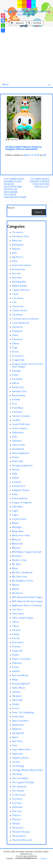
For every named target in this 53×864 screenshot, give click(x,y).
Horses (15, 469)
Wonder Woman (21, 832)
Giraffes (16, 420)
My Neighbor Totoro (22, 580)
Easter (15, 375)
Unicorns (17, 811)
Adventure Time (20, 236)
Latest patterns (19, 498)
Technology (18, 766)
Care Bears (17, 298)
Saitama (16, 692)
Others (15, 622)
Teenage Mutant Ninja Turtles (27, 770)
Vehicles (16, 815)
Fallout (15, 383)
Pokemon (17, 663)
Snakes (15, 704)
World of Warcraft (22, 840)
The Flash (17, 774)
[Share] (2, 30)
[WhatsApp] (2, 25)
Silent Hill (17, 700)
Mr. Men (16, 564)
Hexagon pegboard (22, 465)
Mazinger (17, 527)
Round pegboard (21, 683)
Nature (15, 589)
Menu (5, 84)
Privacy (44, 858)
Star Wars (17, 741)
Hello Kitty (17, 461)
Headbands (18, 449)
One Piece (17, 609)
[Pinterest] (2, 15)
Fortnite (16, 399)
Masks (15, 523)
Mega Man (17, 531)
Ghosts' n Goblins (21, 416)
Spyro (15, 737)
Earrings (16, 371)
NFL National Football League (27, 597)
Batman (16, 248)
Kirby (15, 494)
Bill (44, 155)
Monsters (17, 556)
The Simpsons (19, 786)
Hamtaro (17, 440)
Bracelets (17, 277)
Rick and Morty (20, 675)
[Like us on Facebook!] (35, 24)
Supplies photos (20, 757)
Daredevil (17, 327)
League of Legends (22, 502)
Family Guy (18, 387)
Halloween (18, 432)
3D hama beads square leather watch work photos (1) (39, 183)
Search (11, 207)
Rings (15, 679)
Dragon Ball (18, 360)
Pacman (16, 630)
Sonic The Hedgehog (23, 712)
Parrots (16, 638)
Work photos (19, 836)
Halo (14, 436)
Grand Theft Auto (21, 424)
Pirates (15, 655)
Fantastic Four (19, 391)
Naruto (15, 585)
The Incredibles (20, 778)
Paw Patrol (17, 642)
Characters (18, 306)
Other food (18, 613)
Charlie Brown (19, 310)
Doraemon (17, 356)
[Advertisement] (26, 54)
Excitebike (17, 379)
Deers (15, 335)
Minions (16, 548)
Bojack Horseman (21, 265)
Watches (16, 819)
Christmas (17, 314)
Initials (15, 478)
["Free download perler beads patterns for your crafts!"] (26, 4)
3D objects (17, 232)
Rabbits (16, 671)
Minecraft (17, 543)
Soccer (15, 708)
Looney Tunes (19, 519)
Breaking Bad (19, 281)
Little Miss (17, 506)
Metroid (16, 539)
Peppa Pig (17, 650)
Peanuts (16, 646)
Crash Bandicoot (20, 323)
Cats (14, 302)
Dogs (14, 347)
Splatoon (16, 729)
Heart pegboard (20, 453)
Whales (16, 823)
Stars (14, 745)
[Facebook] (2, 20)
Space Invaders (20, 720)
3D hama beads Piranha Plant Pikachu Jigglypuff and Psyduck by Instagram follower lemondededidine (15, 188)
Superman (17, 753)
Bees (14, 253)
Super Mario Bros (21, 749)
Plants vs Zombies (21, 659)
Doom (15, 351)
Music (15, 568)
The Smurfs (18, 790)
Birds (14, 261)
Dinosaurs (17, 339)
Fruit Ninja (17, 408)
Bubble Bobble (19, 286)
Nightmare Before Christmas (27, 605)
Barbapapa (17, 244)
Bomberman (18, 269)
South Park (18, 716)
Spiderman (18, 725)
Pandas (16, 634)
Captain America (21, 290)
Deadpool (17, 331)
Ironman (16, 482)
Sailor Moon (18, 687)
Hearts (15, 457)
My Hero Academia (22, 572)
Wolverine (17, 827)
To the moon (18, 795)
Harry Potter (18, 445)
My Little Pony (19, 576)
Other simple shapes (22, 618)
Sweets (16, 762)
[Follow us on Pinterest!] (18, 24)
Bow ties (16, 273)
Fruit (14, 403)
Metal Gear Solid (21, 535)
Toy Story (17, 799)
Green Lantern (19, 428)
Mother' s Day (19, 560)
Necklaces (17, 593)
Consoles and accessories (25, 318)
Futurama (17, 412)
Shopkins (17, 696)
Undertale (17, 807)
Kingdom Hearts (20, 490)
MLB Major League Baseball (26, 552)
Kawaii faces (18, 486)
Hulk (14, 473)
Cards (15, 294)
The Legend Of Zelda (23, 782)
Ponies (15, 667)
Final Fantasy (19, 395)
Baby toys (17, 240)
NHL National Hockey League (27, 601)
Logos (15, 510)
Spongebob (18, 733)
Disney (15, 343)
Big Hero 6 (17, 257)
